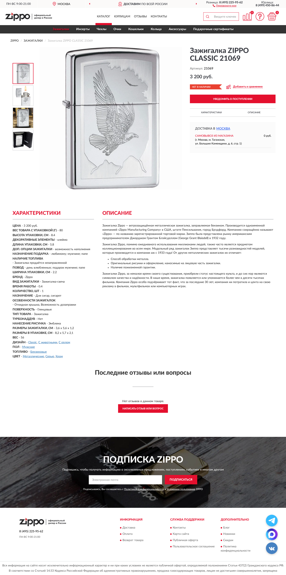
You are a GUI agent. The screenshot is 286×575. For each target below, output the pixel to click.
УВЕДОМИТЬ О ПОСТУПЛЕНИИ (232, 99)
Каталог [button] (103, 16)
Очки (117, 29)
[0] (271, 16)
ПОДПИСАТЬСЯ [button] (181, 479)
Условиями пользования (181, 489)
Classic (32, 342)
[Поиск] (207, 16)
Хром (59, 356)
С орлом (64, 342)
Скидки (228, 540)
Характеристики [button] (211, 112)
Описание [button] (254, 112)
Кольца (156, 29)
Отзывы (140, 16)
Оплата (127, 534)
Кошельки (136, 29)
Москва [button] (223, 128)
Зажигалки (61, 29)
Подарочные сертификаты (213, 29)
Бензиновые (38, 351)
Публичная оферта (185, 540)
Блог (226, 527)
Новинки (229, 534)
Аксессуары (177, 29)
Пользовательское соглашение (194, 546)
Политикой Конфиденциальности (144, 489)
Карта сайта (181, 534)
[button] (224, 5)
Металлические (33, 356)
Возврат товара (132, 540)
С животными (47, 342)
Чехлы (101, 29)
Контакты (159, 16)
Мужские (28, 347)
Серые (49, 356)
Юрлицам (122, 16)
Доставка (128, 527)
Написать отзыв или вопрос (143, 408)
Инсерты (83, 29)
